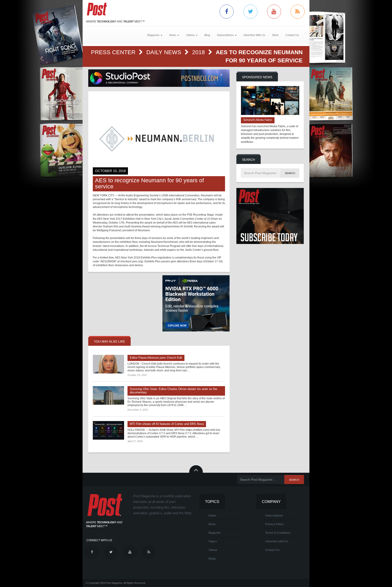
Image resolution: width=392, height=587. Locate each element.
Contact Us (292, 35)
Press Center (114, 52)
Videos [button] (190, 35)
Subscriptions (274, 515)
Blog (207, 35)
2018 (199, 52)
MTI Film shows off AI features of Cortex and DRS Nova (167, 424)
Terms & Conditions (278, 532)
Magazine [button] (153, 35)
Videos (212, 550)
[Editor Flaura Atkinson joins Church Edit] (108, 364)
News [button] (173, 35)
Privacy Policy (274, 524)
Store (275, 35)
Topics (212, 541)
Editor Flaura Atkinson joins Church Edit (156, 357)
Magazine (214, 532)
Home (212, 515)
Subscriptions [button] (225, 35)
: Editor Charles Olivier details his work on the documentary (173, 390)
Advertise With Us (254, 35)
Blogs (212, 558)
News (212, 524)
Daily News (164, 52)
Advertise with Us (276, 541)
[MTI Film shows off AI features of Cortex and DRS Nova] (108, 430)
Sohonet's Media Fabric (257, 120)
